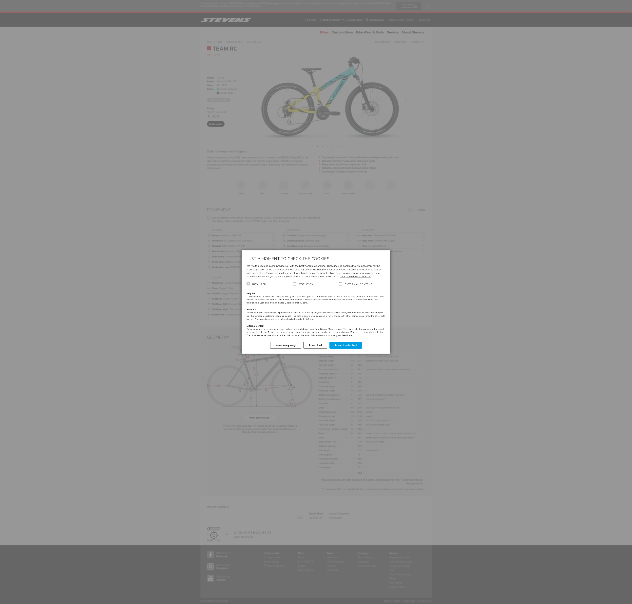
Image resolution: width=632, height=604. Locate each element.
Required (259, 284)
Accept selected (346, 345)
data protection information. (355, 276)
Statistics (306, 284)
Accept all (315, 345)
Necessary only (285, 345)
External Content (358, 284)
